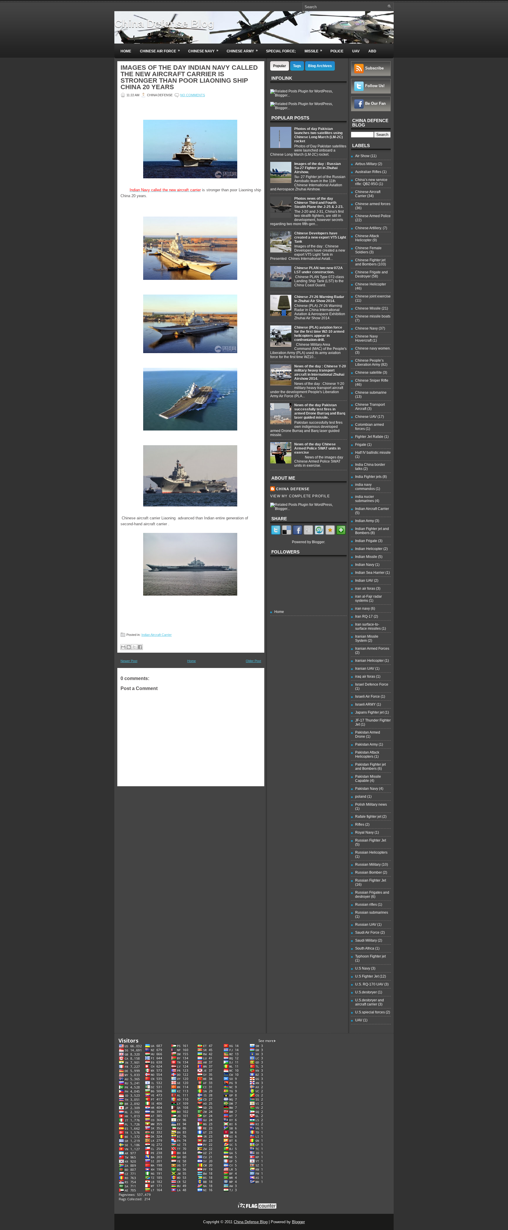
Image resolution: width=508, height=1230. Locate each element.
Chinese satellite (368, 372)
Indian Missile (366, 557)
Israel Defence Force (371, 684)
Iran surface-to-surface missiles (368, 626)
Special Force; (281, 51)
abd (372, 51)
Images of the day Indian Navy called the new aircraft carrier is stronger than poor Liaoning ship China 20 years (189, 77)
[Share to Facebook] (140, 647)
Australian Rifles (368, 172)
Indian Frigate (366, 541)
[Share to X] (134, 647)
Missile (313, 50)
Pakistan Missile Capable (368, 778)
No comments (192, 95)
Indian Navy (364, 565)
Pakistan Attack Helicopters (367, 754)
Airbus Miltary (366, 164)
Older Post (253, 661)
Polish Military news (371, 804)
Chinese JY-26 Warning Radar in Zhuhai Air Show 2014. (319, 299)
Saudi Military (366, 940)
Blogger (318, 542)
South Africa (364, 948)
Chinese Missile (368, 308)
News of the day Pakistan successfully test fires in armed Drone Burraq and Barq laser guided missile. (319, 411)
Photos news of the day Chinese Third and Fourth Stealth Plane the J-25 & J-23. (318, 203)
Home (126, 51)
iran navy (362, 608)
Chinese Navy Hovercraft (366, 338)
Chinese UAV (366, 417)
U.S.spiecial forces (370, 1012)
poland (360, 796)
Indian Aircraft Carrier (156, 634)
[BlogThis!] (129, 647)
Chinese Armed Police (373, 216)
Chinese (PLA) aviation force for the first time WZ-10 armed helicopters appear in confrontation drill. (319, 333)
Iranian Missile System (366, 638)
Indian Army (364, 521)
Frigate (360, 445)
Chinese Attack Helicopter (367, 238)
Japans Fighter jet (369, 712)
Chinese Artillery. (368, 228)
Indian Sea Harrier (370, 573)
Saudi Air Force (367, 932)
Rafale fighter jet (368, 817)
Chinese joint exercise (373, 296)
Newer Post (129, 661)
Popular (279, 66)
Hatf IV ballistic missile (373, 453)
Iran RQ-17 (364, 616)
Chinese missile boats (372, 316)
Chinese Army (242, 50)
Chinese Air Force (160, 50)
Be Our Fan (375, 103)
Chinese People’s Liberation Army (369, 362)
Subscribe (374, 68)
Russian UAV (365, 924)
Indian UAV (364, 581)
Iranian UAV (364, 668)
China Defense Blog (164, 24)
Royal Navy (364, 832)
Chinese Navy (203, 50)
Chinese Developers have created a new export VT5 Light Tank (320, 237)
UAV (356, 51)
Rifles (359, 824)
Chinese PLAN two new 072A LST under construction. (318, 270)
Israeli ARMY (365, 704)
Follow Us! (375, 86)
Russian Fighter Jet (370, 840)
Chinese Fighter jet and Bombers (370, 262)
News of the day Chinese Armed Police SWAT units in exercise (317, 448)
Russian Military (368, 864)
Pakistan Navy (366, 789)
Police (336, 51)
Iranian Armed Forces (372, 648)
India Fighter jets (368, 477)
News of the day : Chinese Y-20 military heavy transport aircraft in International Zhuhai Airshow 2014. (320, 372)
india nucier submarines (364, 499)
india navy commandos (365, 487)
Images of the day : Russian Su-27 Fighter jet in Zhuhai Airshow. (317, 168)
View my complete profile (300, 496)
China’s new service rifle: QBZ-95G (371, 182)
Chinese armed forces (372, 204)
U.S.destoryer (366, 992)
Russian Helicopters (371, 852)
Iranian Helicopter (369, 661)
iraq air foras (365, 676)
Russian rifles (366, 904)
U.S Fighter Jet (367, 976)
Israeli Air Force (367, 696)
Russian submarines (371, 912)
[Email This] (123, 647)
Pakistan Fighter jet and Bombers (370, 766)
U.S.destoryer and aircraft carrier (369, 1002)
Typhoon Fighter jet (370, 956)
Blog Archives (320, 66)
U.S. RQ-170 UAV (369, 984)
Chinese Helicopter (370, 284)
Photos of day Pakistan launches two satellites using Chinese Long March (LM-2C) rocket (318, 135)
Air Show (362, 156)
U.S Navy (362, 968)
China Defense (293, 489)
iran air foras (365, 588)
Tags (297, 66)
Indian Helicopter (368, 549)
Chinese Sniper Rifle (371, 380)
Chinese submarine (371, 392)
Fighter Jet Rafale (369, 437)
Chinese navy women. (373, 348)
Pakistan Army (366, 744)
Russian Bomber (368, 872)
